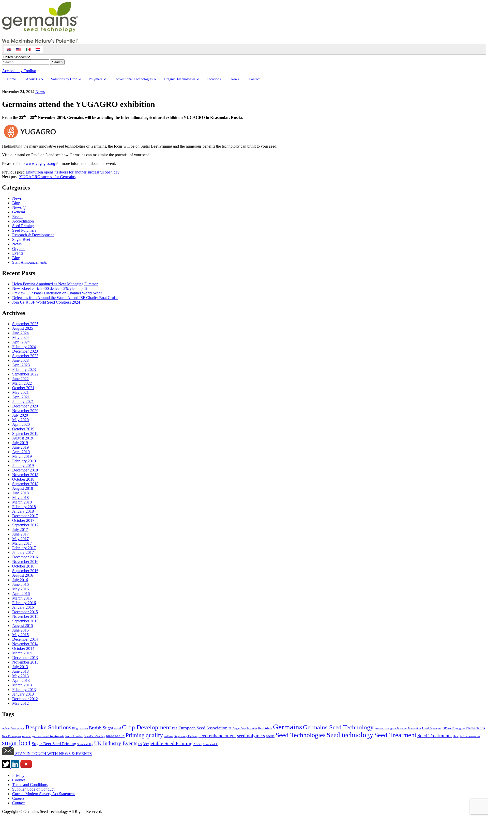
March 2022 (22, 383)
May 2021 (20, 392)
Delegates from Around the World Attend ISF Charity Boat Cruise (65, 297)
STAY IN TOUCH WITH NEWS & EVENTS (53, 753)
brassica (83, 728)
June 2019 (20, 447)
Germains (287, 727)
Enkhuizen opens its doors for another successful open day (72, 172)
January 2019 (23, 465)
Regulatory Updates (185, 736)
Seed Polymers (24, 230)
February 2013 (24, 689)
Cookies (18, 780)
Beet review (17, 728)
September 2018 (25, 484)
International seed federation (424, 728)
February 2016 (24, 603)
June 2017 (20, 534)
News (40, 91)
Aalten (6, 728)
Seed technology (350, 735)
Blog (16, 203)
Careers (18, 798)
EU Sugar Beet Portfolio (242, 728)
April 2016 (21, 593)
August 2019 (22, 438)
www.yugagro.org (40, 163)
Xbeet (197, 744)
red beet (168, 736)
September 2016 (25, 571)
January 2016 (23, 607)
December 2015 (25, 612)
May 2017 (20, 539)
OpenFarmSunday (94, 736)
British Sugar (101, 727)
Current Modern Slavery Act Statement (43, 794)
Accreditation (23, 221)
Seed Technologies (301, 735)
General (18, 212)
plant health (115, 736)
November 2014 (25, 644)
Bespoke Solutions (48, 727)
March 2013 (22, 685)
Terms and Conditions (30, 784)
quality (154, 735)
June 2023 (20, 360)
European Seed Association (202, 728)
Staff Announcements (29, 262)
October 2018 (23, 479)
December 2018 (25, 470)
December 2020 (25, 406)
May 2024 (20, 337)
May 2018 (20, 497)
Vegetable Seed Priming (167, 743)
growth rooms (398, 728)
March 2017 (22, 543)
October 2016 (23, 566)
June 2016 (20, 584)
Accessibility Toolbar (19, 71)
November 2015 (25, 616)
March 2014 (22, 653)
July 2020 (20, 415)
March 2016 (22, 598)
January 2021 (23, 401)
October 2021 (23, 388)
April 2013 (21, 680)
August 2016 (22, 575)
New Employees (11, 736)
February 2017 (24, 548)
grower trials (382, 728)
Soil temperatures (470, 736)
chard (117, 728)
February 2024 (24, 346)
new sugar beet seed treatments (43, 736)
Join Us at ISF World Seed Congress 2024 (46, 302)
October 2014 (23, 648)
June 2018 (20, 493)
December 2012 (25, 699)
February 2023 (24, 369)
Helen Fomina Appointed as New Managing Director (55, 284)
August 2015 (22, 625)
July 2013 (20, 667)
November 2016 (25, 561)
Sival (456, 736)
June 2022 (20, 378)
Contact (18, 803)
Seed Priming (23, 226)
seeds (270, 736)
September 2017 (25, 525)
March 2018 (22, 502)
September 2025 (25, 324)
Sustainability (85, 744)
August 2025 (22, 328)
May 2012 (20, 703)
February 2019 (24, 461)
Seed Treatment (395, 735)
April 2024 (21, 342)
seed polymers (251, 735)
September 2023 (25, 356)
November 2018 (25, 475)
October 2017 (23, 520)
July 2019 (20, 443)
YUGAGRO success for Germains (47, 177)
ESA (174, 728)
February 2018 (24, 507)
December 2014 (25, 639)
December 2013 (25, 657)
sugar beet (16, 743)
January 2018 (23, 511)
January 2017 (23, 552)
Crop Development (146, 727)
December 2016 (25, 557)
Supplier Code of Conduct (33, 789)
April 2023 (21, 365)
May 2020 (20, 420)
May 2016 (20, 589)
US (140, 744)
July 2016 (20, 580)
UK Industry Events (115, 743)
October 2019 (23, 429)
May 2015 (20, 635)
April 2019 (21, 452)
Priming (135, 735)
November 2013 (25, 662)
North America (74, 736)
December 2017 (25, 516)
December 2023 (25, 351)
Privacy (18, 775)
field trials (265, 728)
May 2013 (20, 676)
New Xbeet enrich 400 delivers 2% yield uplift (49, 288)
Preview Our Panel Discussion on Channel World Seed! (57, 293)
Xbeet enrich (210, 744)
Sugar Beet (21, 239)
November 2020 (25, 410)
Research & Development (33, 235)
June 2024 (20, 333)
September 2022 (25, 374)
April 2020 (21, 424)
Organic (18, 248)
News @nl (20, 207)
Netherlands (475, 728)
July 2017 (20, 529)
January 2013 (23, 694)
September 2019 (25, 433)
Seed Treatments (434, 735)
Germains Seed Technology (338, 727)
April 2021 (21, 397)
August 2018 (22, 488)
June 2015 (20, 630)
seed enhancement (217, 735)
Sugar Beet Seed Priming (54, 743)
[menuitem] (9, 49)
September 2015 (25, 621)
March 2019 (22, 456)
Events (17, 216)
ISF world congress (454, 728)
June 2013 (20, 671)
